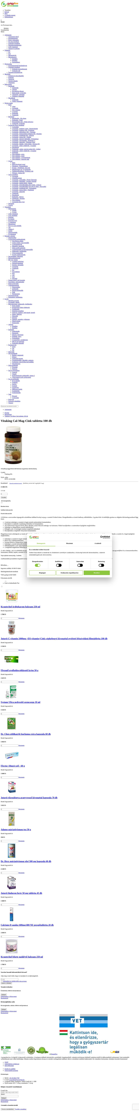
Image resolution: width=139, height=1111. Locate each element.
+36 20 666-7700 (14, 1078)
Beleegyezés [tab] (41, 543)
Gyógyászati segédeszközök (16, 239)
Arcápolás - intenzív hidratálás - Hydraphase (25, 139)
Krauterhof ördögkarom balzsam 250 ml (20, 606)
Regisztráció (4, 998)
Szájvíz (14, 384)
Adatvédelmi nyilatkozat (12, 1064)
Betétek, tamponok (17, 355)
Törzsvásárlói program (11, 1070)
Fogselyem (15, 387)
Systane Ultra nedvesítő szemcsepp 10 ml (20, 702)
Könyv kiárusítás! (13, 40)
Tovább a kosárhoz (20, 1109)
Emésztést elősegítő (18, 343)
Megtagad (42, 573)
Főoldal (7, 413)
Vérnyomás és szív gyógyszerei (21, 377)
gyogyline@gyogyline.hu (16, 1080)
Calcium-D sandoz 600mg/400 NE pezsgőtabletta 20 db (27, 925)
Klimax (14, 357)
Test (13, 277)
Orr (13, 348)
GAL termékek (12, 215)
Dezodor (14, 278)
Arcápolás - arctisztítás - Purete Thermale (24, 180)
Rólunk (7, 12)
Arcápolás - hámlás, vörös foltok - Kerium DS (26, 144)
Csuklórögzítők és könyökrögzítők (22, 249)
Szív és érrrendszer (14, 370)
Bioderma (11, 117)
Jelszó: (3, 1094)
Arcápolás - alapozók (18, 191)
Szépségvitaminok (17, 263)
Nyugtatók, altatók (13, 302)
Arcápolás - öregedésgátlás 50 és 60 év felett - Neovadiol (29, 186)
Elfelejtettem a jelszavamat (9, 996)
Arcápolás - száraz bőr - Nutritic (21, 137)
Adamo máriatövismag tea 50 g (16, 829)
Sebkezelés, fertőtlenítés (19, 251)
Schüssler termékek (14, 43)
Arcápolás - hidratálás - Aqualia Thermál (24, 181)
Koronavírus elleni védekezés (21, 307)
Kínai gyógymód (13, 283)
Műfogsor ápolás (17, 389)
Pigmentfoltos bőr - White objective (22, 122)
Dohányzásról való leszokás (16, 280)
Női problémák (12, 353)
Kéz (13, 273)
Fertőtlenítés (15, 309)
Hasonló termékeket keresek (16, 483)
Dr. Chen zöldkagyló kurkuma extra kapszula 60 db (26, 734)
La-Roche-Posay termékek (16, 125)
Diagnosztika (12, 237)
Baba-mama (8, 84)
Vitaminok (11, 82)
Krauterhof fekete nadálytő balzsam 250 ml (22, 957)
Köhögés (11, 77)
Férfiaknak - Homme (18, 198)
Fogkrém (14, 382)
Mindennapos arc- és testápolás (21, 169)
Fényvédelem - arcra (18, 154)
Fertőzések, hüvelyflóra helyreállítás (23, 362)
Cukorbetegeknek (13, 285)
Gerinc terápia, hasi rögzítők (20, 243)
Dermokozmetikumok (14, 45)
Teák (13, 292)
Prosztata (14, 367)
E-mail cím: (4, 1090)
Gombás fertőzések (18, 261)
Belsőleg (14, 328)
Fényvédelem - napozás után (20, 159)
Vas (9, 227)
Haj (13, 270)
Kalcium (10, 217)
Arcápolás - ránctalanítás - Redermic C (23, 140)
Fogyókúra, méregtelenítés (16, 282)
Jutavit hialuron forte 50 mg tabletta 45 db (21, 893)
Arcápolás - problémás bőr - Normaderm (24, 188)
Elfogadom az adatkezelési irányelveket (15, 981)
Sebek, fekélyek (17, 314)
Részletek (21, 618)
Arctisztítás (15, 127)
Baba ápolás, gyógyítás (19, 93)
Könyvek (11, 399)
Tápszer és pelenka (14, 48)
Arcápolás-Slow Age (18, 202)
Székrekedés (16, 331)
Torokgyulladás (13, 81)
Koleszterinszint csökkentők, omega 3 (23, 375)
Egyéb (6, 299)
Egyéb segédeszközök (18, 254)
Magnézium (11, 224)
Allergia (10, 324)
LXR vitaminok (13, 47)
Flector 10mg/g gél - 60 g (13, 766)
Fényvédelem (16, 110)
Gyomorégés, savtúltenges (20, 340)
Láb (13, 275)
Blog (6, 13)
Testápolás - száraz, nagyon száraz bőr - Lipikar (26, 149)
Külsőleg (14, 326)
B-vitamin (11, 219)
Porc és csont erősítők (14, 226)
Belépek (4, 994)
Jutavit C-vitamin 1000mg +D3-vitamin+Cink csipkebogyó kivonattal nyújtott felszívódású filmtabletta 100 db (54, 638)
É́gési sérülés (16, 306)
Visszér (14, 374)
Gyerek (14, 212)
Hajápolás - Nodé (17, 120)
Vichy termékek (13, 174)
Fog (9, 54)
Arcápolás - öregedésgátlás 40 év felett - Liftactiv (26, 185)
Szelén (10, 231)
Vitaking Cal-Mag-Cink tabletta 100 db (16, 416)
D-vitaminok (12, 234)
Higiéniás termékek (18, 311)
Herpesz (14, 318)
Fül (13, 350)
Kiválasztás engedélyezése (69, 573)
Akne (13, 106)
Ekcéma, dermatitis (17, 265)
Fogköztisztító (16, 392)
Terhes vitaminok (17, 101)
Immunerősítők (12, 232)
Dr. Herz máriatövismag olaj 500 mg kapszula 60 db (26, 861)
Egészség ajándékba (14, 401)
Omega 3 (11, 229)
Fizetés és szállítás (10, 1069)
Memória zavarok (13, 300)
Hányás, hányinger (17, 335)
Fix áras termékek (13, 42)
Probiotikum (15, 338)
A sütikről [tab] (98, 543)
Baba (13, 163)
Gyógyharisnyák (17, 244)
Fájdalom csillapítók (18, 96)
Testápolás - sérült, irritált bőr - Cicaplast (24, 151)
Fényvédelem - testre (18, 156)
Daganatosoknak (13, 295)
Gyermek (15, 111)
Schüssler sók (16, 71)
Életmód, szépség (10, 236)
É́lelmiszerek (16, 294)
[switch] (59, 565)
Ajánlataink (8, 35)
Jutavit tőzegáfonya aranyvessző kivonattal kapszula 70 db (29, 797)
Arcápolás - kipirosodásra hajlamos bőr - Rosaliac (27, 134)
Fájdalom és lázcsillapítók (16, 76)
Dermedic (11, 203)
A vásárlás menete (10, 15)
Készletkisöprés (13, 38)
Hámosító (15, 316)
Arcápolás (15, 108)
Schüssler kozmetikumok (19, 69)
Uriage (10, 161)
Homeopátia (8, 64)
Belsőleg (14, 60)
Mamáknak (11, 98)
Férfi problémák (13, 365)
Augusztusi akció (13, 36)
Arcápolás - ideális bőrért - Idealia (22, 183)
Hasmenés (15, 333)
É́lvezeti (14, 396)
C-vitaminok (12, 222)
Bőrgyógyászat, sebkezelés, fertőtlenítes (20, 304)
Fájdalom (7, 50)
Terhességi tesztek (17, 358)
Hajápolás (15, 113)
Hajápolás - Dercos (18, 197)
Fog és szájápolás (13, 379)
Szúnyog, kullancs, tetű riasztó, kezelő (23, 312)
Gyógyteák (15, 398)
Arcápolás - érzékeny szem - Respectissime (25, 128)
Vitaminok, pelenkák (18, 94)
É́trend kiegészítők (17, 290)
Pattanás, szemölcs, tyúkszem (21, 319)
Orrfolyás (11, 79)
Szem (13, 346)
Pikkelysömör (16, 321)
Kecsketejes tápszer (18, 91)
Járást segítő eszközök (18, 248)
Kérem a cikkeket (6, 983)
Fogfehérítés (15, 391)
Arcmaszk (15, 176)
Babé (9, 105)
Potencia (14, 369)
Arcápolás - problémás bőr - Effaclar (23, 135)
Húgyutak (11, 352)
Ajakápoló (15, 268)
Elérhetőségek (9, 17)
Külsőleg (14, 59)
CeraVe (10, 205)
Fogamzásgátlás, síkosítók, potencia (22, 360)
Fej (9, 52)
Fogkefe (14, 386)
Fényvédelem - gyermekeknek (21, 157)
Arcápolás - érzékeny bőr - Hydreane (23, 130)
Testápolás (15, 115)
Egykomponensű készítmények (17, 65)
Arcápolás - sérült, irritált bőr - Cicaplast (24, 145)
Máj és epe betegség (18, 341)
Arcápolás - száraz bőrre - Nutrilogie (23, 190)
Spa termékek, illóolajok (15, 256)
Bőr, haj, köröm (13, 260)
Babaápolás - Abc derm (19, 118)
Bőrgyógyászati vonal (18, 164)
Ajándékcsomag (17, 178)
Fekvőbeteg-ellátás (17, 241)
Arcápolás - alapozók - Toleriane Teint (23, 142)
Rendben (97, 573)
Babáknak (11, 86)
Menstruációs (12, 55)
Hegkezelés (15, 323)
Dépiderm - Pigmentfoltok (20, 166)
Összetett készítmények (15, 72)
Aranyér (14, 372)
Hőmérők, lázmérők (18, 246)
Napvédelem (16, 272)
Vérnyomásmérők (17, 253)
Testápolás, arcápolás (18, 123)
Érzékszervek (12, 345)
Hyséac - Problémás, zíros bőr (21, 168)
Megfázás (7, 74)
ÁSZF (6, 1062)
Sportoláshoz (16, 62)
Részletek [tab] (69, 543)
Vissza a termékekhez (8, 1109)
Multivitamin (12, 209)
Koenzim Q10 (12, 220)
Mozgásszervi (12, 57)
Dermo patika (9, 103)
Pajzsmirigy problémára (15, 297)
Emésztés (11, 329)
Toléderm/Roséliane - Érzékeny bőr (22, 171)
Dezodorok (15, 147)
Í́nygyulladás (16, 381)
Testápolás (15, 88)
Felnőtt (14, 210)
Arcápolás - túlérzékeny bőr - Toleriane (23, 132)
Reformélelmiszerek (14, 258)
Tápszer (14, 89)
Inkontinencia (16, 363)
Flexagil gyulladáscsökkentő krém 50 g (19, 670)
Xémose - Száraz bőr (18, 173)
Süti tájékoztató (9, 1065)
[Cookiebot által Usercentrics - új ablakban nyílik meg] (101, 537)
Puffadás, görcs (16, 336)
